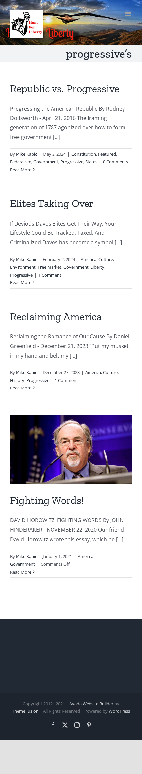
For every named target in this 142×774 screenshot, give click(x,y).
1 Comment (49, 275)
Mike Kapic (26, 154)
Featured (107, 154)
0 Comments (115, 162)
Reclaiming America (56, 316)
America (88, 259)
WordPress (119, 711)
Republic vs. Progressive (64, 88)
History (17, 380)
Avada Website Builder (91, 704)
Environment (23, 267)
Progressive (71, 162)
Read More (20, 170)
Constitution (83, 154)
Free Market (49, 267)
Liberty (97, 267)
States (91, 162)
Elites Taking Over (51, 203)
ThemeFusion (25, 711)
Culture (105, 259)
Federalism (20, 162)
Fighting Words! (47, 500)
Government (45, 162)
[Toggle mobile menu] (128, 14)
